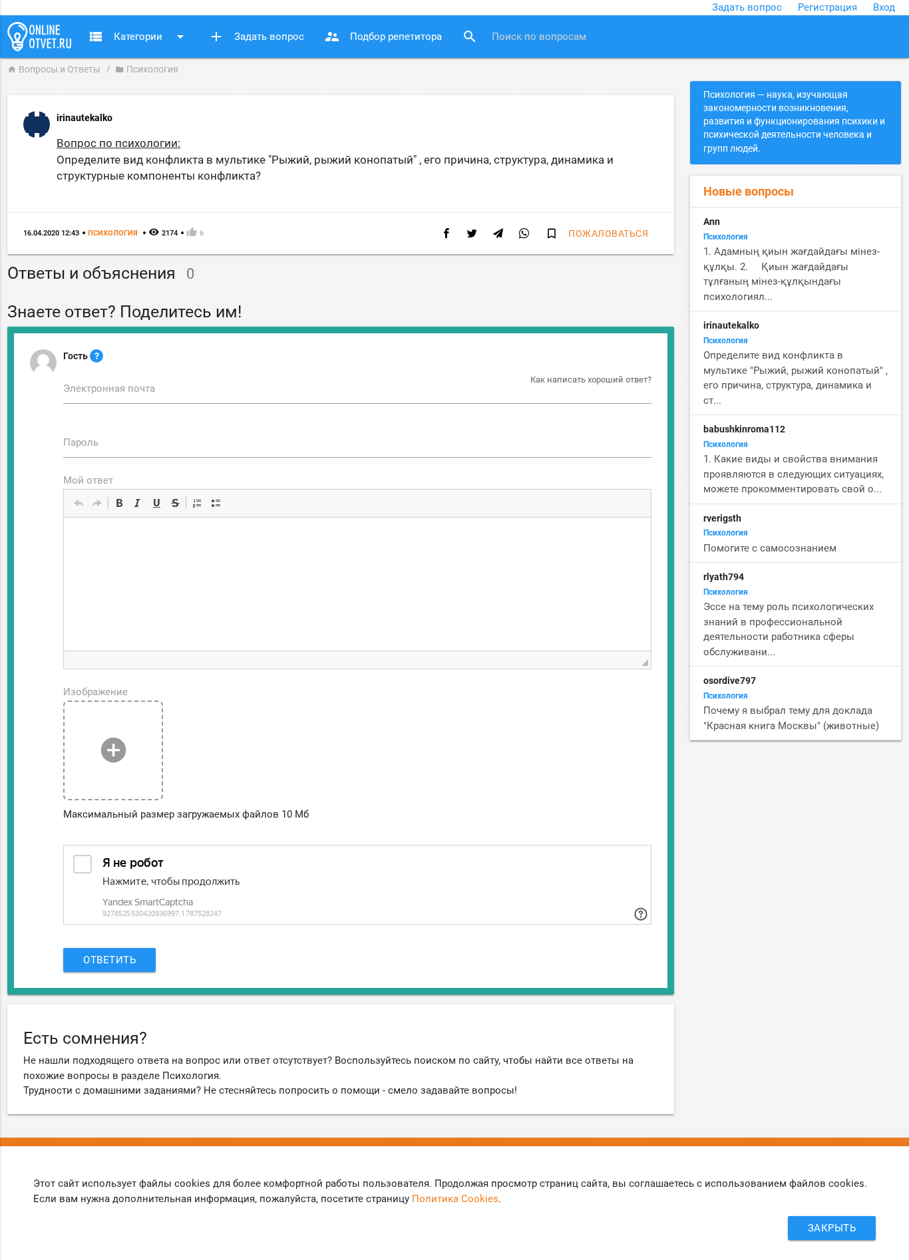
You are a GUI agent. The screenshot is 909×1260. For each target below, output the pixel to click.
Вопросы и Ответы (53, 69)
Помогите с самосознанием (769, 548)
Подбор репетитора (383, 37)
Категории (138, 37)
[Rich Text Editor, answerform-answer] (357, 584)
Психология (146, 69)
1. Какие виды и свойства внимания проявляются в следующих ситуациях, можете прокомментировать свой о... (793, 474)
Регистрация (827, 7)
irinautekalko (84, 117)
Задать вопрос (747, 7)
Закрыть (832, 1228)
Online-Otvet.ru (39, 36)
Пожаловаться (608, 233)
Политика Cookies (455, 1199)
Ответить (109, 960)
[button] (78, 503)
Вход (884, 7)
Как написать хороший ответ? (590, 380)
